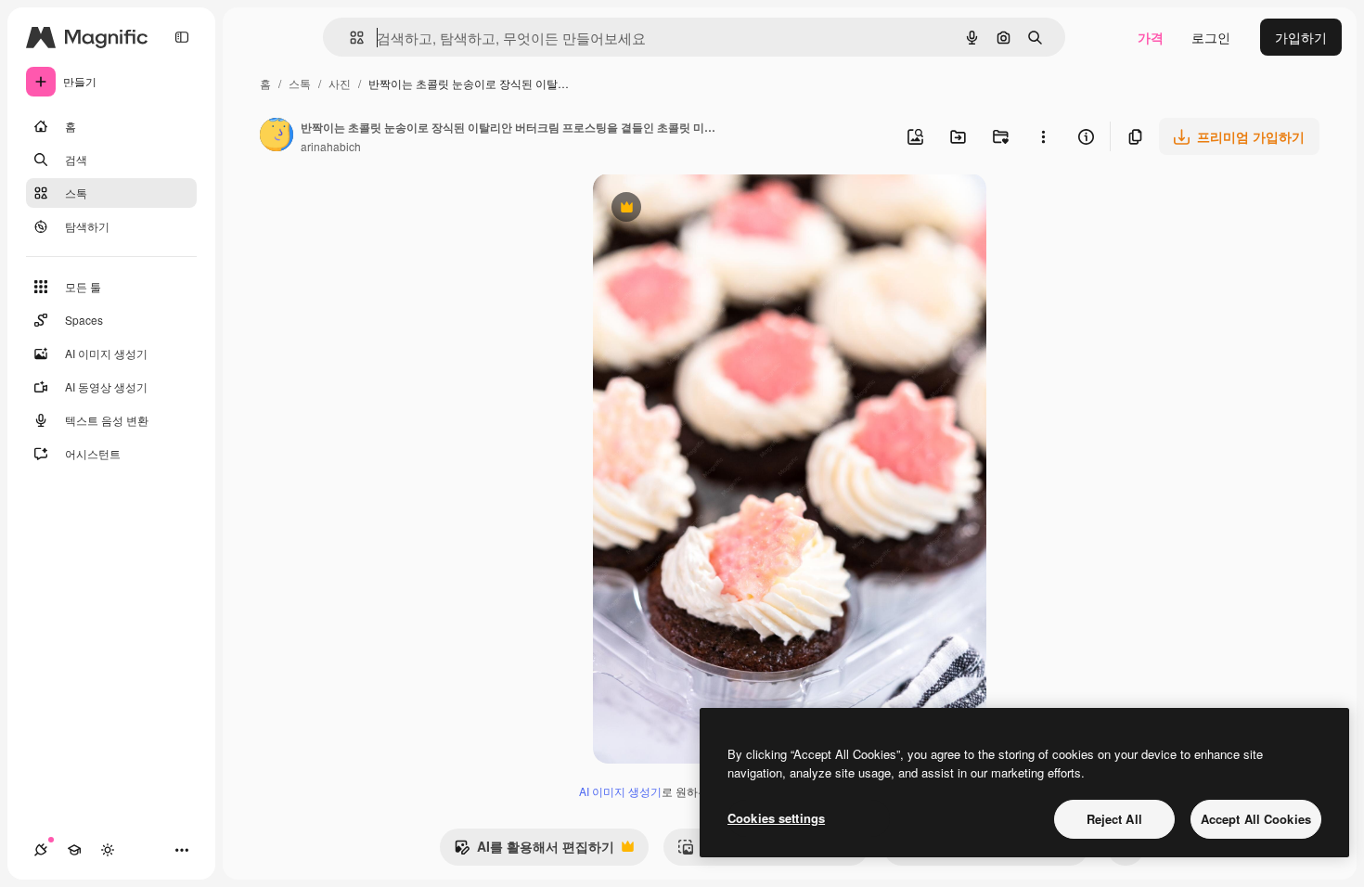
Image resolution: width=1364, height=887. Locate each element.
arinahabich (331, 146)
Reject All (1114, 819)
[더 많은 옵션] (1043, 136)
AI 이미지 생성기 (620, 791)
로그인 (1210, 37)
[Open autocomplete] (349, 38)
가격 (1151, 37)
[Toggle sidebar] (182, 37)
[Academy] (74, 850)
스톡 (300, 83)
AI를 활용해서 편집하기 (534, 851)
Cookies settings (776, 818)
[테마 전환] (107, 850)
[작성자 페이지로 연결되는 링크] (276, 136)
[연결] (41, 850)
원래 (700, 209)
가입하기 (1301, 37)
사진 (339, 83)
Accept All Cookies (1256, 819)
